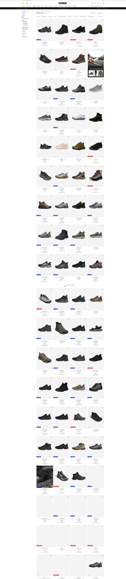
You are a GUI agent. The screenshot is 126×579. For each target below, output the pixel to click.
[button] (94, 13)
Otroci (31, 3)
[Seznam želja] (100, 3)
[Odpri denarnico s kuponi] (92, 3)
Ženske (23, 3)
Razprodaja (44, 16)
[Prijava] (95, 3)
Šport (40, 11)
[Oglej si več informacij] (45, 46)
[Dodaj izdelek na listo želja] (51, 20)
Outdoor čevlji (49, 11)
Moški (27, 3)
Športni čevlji (44, 11)
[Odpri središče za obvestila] (98, 3)
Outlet (24, 0)
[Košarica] (103, 3)
